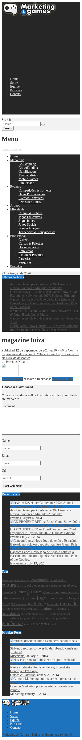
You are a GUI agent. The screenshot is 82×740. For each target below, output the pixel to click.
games (34, 591)
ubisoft (28, 624)
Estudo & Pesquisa (31, 255)
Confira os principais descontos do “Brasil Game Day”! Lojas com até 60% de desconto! (40, 354)
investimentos (15, 598)
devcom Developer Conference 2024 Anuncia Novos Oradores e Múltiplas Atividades (40, 286)
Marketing (17, 160)
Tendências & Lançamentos (37, 232)
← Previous (9, 361)
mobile (38, 608)
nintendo (50, 609)
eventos (7, 592)
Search (6, 119)
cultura (9, 585)
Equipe (15, 86)
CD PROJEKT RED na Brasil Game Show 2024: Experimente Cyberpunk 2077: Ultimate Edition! (43, 293)
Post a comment (12, 379)
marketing (36, 603)
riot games (25, 618)
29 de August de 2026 (16, 273)
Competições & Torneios (35, 190)
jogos (43, 597)
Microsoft (26, 608)
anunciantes (20, 580)
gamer (20, 591)
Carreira (24, 239)
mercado (69, 603)
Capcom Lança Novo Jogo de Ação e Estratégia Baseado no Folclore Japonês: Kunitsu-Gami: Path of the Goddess (43, 303)
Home (14, 79)
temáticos (64, 618)
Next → (23, 361)
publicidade (10, 618)
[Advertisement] (41, 45)
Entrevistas (26, 251)
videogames (41, 624)
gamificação (69, 592)
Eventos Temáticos (31, 198)
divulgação (25, 585)
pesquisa (37, 613)
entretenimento (57, 585)
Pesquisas (25, 262)
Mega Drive (53, 604)
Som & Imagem (29, 228)
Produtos (16, 266)
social (41, 618)
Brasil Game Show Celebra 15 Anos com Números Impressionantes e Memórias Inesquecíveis (44, 327)
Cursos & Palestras (31, 243)
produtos (49, 614)
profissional (63, 613)
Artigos (15, 205)
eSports (72, 585)
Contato (15, 94)
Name (6, 440)
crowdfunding (58, 580)
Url (4, 470)
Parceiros (16, 90)
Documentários (29, 247)
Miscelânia (17, 209)
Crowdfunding (28, 167)
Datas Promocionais (32, 194)
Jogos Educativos (30, 217)
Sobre (14, 82)
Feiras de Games (30, 202)
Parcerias (24, 258)
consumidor (40, 580)
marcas (21, 604)
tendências (12, 623)
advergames (7, 580)
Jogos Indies (27, 220)
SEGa (34, 618)
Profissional (18, 236)
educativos (41, 585)
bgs (28, 580)
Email (5, 455)
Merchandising (28, 175)
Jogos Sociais (27, 224)
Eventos (15, 186)
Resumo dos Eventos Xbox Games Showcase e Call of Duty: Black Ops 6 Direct (44, 312)
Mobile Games (28, 179)
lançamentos (18, 563)
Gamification (27, 171)
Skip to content (12, 149)
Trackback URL (62, 379)
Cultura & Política (30, 213)
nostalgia (63, 608)
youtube (54, 624)
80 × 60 (58, 350)
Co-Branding (27, 164)
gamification (51, 592)
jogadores (29, 598)
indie (5, 598)
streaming (52, 618)
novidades (11, 613)
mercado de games (11, 608)
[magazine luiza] (10, 375)
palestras (26, 613)
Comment (8, 406)
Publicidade (26, 183)
